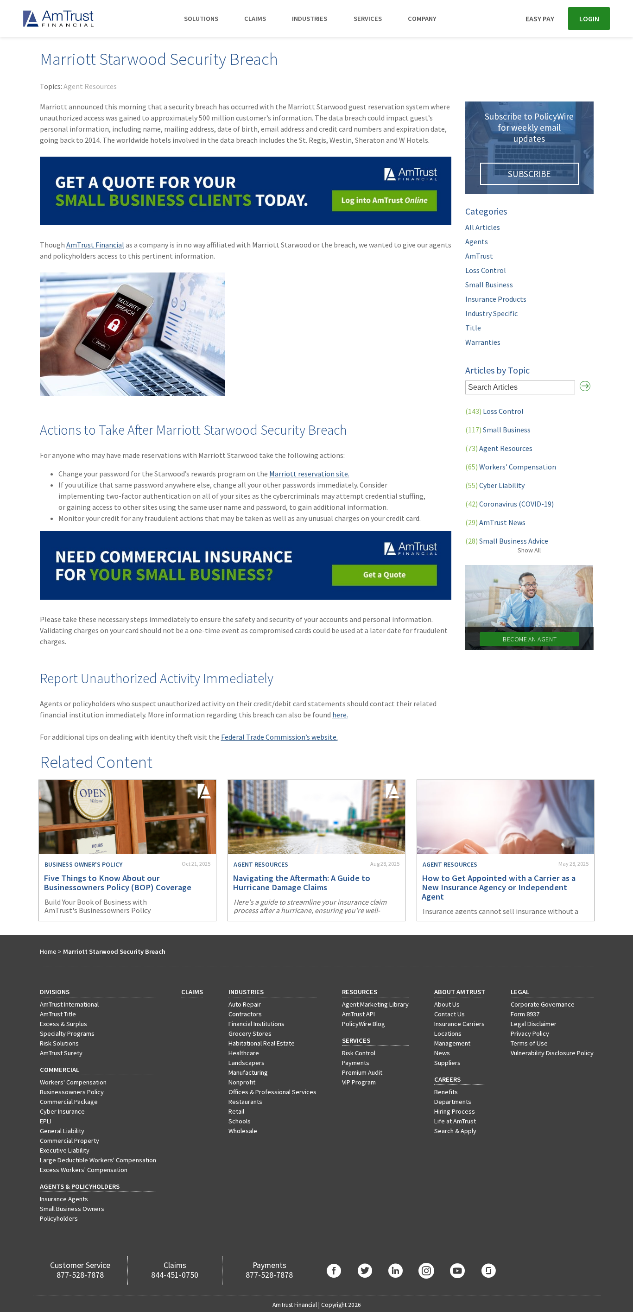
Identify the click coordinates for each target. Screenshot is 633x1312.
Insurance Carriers (459, 1024)
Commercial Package (69, 1101)
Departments (452, 1101)
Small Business (489, 284)
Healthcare (243, 1053)
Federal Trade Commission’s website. (279, 737)
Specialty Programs (67, 1033)
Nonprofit (241, 1082)
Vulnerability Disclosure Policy (552, 1053)
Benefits (446, 1092)
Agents (476, 241)
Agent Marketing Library (375, 1004)
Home (48, 951)
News (442, 1053)
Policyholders (59, 1218)
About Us (447, 1004)
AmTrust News (495, 522)
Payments (355, 1062)
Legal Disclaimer (534, 1024)
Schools (239, 1121)
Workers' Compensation (510, 466)
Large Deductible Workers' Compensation (98, 1160)
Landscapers (246, 1062)
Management (452, 1043)
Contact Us (449, 1014)
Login (589, 18)
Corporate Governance (543, 1004)
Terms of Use (529, 1043)
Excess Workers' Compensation (83, 1170)
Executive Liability (64, 1150)
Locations (448, 1033)
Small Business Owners (72, 1208)
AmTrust (479, 255)
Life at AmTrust (455, 1121)
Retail (236, 1111)
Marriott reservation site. (309, 473)
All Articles (482, 227)
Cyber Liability (495, 485)
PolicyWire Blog (363, 1024)
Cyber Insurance (62, 1111)
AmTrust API (358, 1014)
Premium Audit (362, 1072)
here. (340, 714)
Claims (255, 18)
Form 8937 (525, 1014)
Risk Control (358, 1053)
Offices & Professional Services (272, 1092)
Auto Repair (244, 1004)
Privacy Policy (530, 1033)
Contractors (245, 1014)
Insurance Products (495, 299)
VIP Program (359, 1082)
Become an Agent (529, 639)
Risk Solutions (59, 1043)
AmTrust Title (58, 1014)
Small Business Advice (506, 540)
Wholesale (242, 1131)
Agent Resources (90, 86)
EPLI (45, 1121)
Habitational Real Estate (261, 1043)
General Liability (62, 1131)
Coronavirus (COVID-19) (509, 503)
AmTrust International (69, 1004)
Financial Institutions (256, 1024)
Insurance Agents (64, 1199)
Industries (309, 18)
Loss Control (485, 270)
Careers (447, 1079)
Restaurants (245, 1101)
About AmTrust (459, 992)
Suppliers (447, 1062)
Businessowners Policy (72, 1092)
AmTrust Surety (61, 1053)
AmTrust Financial (95, 244)
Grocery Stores (250, 1033)
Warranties (482, 342)
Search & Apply (455, 1131)
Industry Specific (491, 313)
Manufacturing (248, 1072)
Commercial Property (69, 1140)
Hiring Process (454, 1111)
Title (473, 327)
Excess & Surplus (63, 1024)
